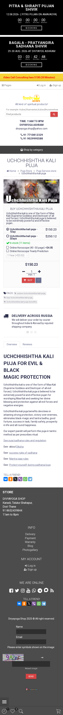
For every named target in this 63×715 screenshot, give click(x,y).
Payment (30, 538)
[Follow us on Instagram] (23, 590)
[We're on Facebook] (11, 590)
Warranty (30, 542)
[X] (15, 479)
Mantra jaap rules (19, 458)
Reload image (31, 668)
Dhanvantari (31, 109)
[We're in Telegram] (40, 590)
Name (19, 626)
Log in (42, 85)
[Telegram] (30, 479)
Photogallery (30, 550)
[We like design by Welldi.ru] (27, 689)
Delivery (30, 534)
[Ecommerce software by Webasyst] (32, 689)
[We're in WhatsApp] (34, 590)
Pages (7, 85)
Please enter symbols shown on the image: (31, 647)
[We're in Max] (46, 590)
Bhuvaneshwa (51, 109)
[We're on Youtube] (28, 590)
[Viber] (20, 479)
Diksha (20, 446)
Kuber (22, 109)
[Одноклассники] (10, 479)
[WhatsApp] (25, 479)
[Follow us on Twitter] (17, 590)
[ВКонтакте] (6, 479)
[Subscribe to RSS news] (52, 590)
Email (19, 637)
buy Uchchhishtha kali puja (19, 298)
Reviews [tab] (27, 344)
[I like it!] (38, 280)
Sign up (56, 85)
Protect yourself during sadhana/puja (30, 464)
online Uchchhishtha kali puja (31, 293)
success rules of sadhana (23, 452)
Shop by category (33, 149)
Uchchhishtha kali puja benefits (21, 302)
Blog (30, 546)
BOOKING (31, 28)
